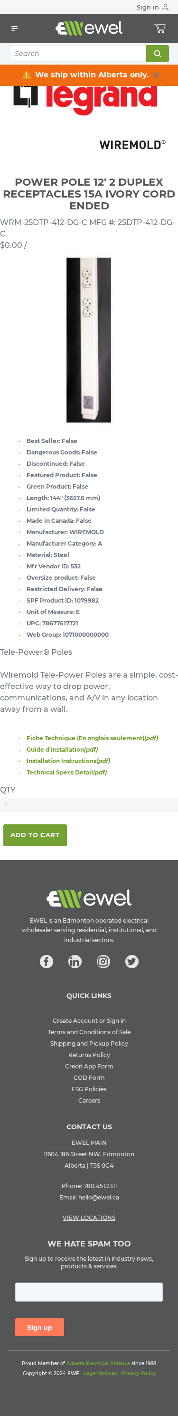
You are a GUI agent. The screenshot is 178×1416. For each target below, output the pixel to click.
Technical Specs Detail (67, 772)
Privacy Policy (138, 1373)
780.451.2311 (100, 1185)
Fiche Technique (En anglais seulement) (92, 738)
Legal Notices (100, 1373)
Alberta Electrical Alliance (98, 1363)
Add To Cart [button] (35, 835)
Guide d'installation (62, 749)
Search (157, 53)
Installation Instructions (68, 761)
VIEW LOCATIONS (89, 1217)
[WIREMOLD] (89, 112)
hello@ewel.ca (98, 1197)
